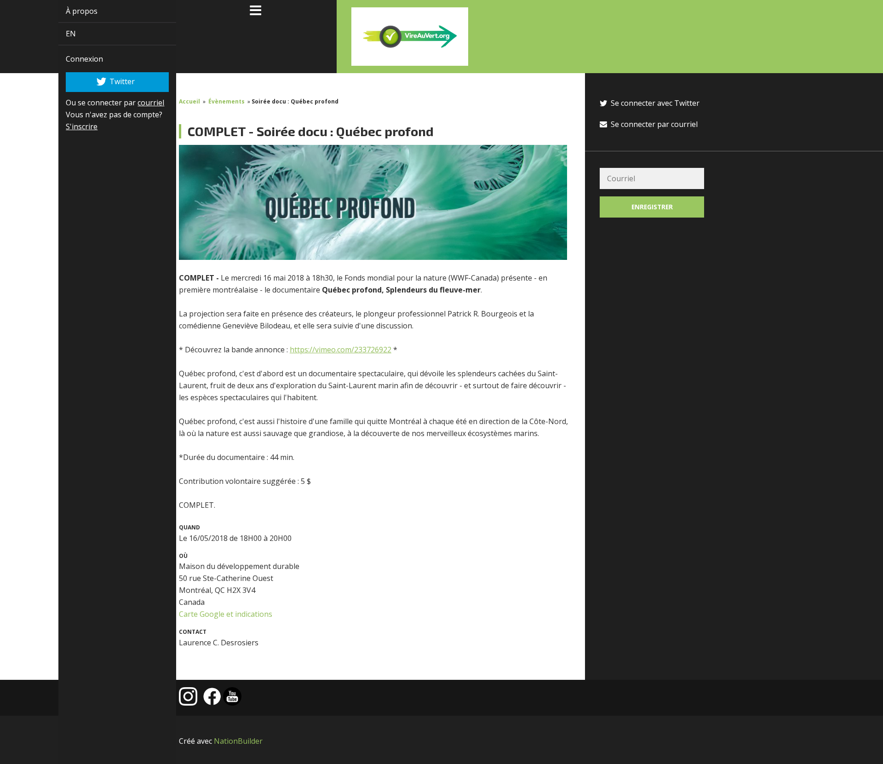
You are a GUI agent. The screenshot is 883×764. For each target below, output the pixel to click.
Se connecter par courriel (653, 124)
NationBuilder (238, 741)
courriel (140, 103)
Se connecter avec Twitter (654, 103)
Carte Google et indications (225, 614)
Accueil (189, 101)
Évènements (226, 101)
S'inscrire (71, 126)
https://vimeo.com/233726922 (340, 350)
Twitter (111, 81)
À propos (71, 11)
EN (60, 34)
